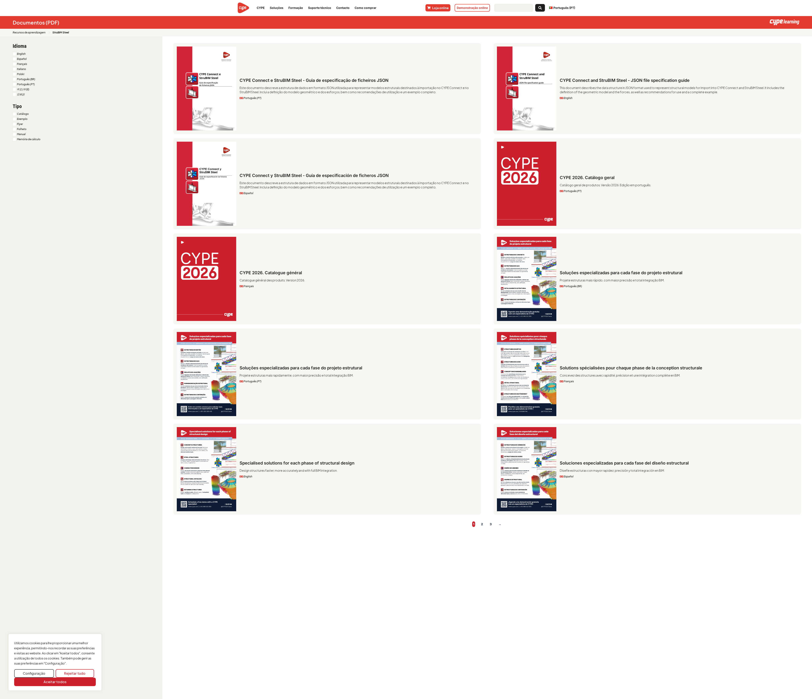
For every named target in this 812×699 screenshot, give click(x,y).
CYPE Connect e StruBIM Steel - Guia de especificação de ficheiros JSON (314, 80)
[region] (55, 662)
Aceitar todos (55, 682)
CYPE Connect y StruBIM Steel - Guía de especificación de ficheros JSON (314, 175)
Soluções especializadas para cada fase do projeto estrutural (621, 272)
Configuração (34, 673)
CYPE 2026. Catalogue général (271, 272)
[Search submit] (540, 8)
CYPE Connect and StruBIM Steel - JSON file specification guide (625, 80)
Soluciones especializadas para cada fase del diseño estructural (624, 463)
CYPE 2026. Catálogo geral (587, 177)
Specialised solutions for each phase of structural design (297, 463)
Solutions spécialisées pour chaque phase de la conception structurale (631, 367)
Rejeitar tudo (74, 673)
